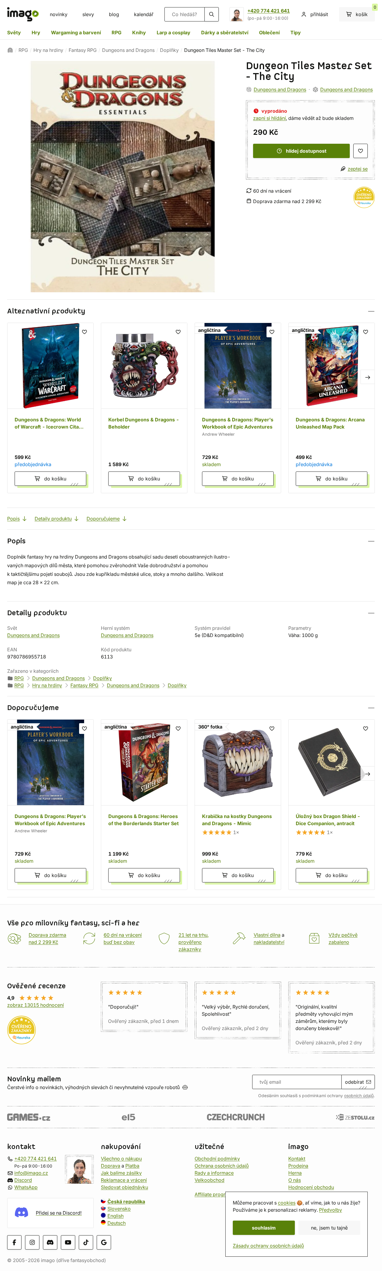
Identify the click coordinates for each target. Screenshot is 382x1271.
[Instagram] (32, 1242)
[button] (191, 311)
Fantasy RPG (83, 50)
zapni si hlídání (269, 118)
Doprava (110, 1166)
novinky (58, 14)
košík (365, 12)
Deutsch (116, 1223)
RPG (116, 32)
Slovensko (119, 1209)
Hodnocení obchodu (311, 1187)
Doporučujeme (103, 519)
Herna (295, 1173)
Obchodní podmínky (217, 1159)
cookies (286, 1203)
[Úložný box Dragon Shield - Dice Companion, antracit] (332, 805)
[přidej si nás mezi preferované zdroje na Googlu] (104, 1242)
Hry (36, 32)
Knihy (139, 32)
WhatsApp (26, 1187)
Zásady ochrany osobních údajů (268, 1246)
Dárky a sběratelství (224, 32)
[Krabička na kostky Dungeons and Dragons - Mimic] (238, 805)
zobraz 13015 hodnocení (35, 1005)
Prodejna (298, 1166)
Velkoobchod (209, 1180)
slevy (88, 14)
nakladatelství (269, 942)
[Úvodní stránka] (10, 50)
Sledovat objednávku (124, 1187)
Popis (13, 519)
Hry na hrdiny (48, 50)
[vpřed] (368, 376)
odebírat (354, 1082)
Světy (14, 32)
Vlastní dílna (267, 935)
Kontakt (296, 1159)
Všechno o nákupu (121, 1159)
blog (114, 14)
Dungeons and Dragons (128, 50)
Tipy (295, 32)
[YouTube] (68, 1242)
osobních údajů (359, 1095)
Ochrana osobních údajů (222, 1166)
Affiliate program (213, 1194)
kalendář (143, 14)
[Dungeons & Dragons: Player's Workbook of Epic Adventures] (238, 408)
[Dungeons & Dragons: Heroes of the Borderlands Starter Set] (144, 805)
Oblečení (269, 32)
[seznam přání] (360, 151)
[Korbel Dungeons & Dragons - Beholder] (144, 408)
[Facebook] (14, 1242)
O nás (294, 1180)
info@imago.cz (31, 1173)
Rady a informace (214, 1173)
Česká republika (126, 1201)
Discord (23, 1180)
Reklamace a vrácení (124, 1180)
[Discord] (50, 1242)
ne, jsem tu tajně (329, 1228)
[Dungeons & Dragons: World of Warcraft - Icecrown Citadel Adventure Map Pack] (50, 408)
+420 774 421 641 (268, 11)
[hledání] (211, 14)
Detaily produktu (53, 519)
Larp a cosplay (173, 32)
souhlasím (264, 1228)
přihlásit (319, 14)
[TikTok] (86, 1242)
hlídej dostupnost (306, 151)
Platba (132, 1166)
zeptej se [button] (358, 169)
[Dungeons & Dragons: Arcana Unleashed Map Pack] (332, 408)
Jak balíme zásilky (121, 1173)
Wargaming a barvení (76, 32)
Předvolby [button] (330, 1210)
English (115, 1216)
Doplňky (169, 50)
